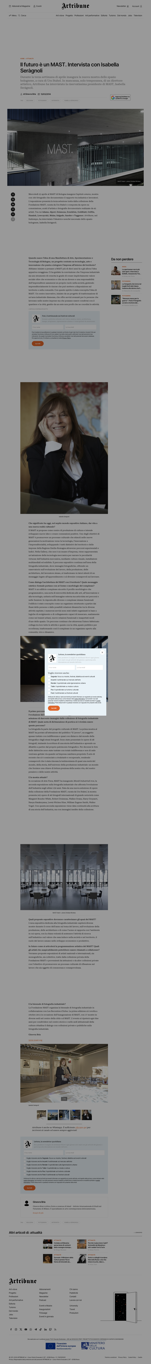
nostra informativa (79, 699)
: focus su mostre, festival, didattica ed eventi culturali (73, 676)
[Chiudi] (102, 652)
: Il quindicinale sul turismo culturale (65, 690)
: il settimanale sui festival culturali (64, 693)
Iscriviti (53, 708)
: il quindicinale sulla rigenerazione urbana (68, 683)
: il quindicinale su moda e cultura (64, 686)
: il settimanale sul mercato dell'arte (66, 680)
